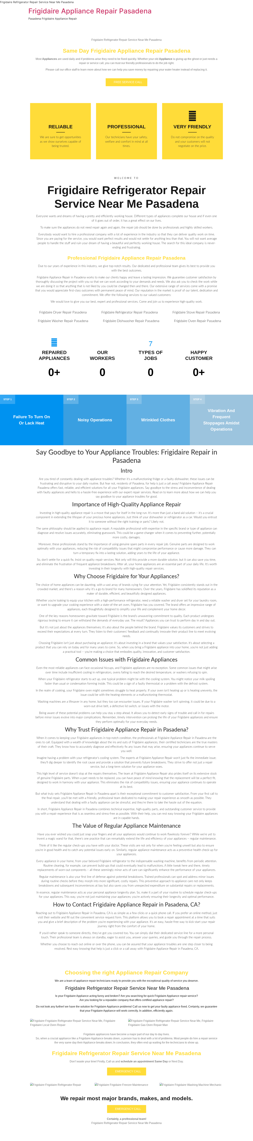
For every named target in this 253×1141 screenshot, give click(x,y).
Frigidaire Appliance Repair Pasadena (90, 11)
